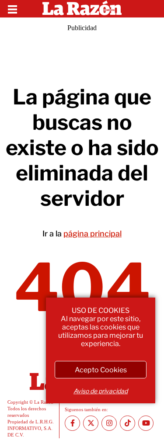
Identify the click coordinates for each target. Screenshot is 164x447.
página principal (92, 233)
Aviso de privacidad (100, 391)
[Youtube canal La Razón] (146, 423)
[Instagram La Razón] (109, 423)
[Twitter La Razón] (90, 423)
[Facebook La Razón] (72, 423)
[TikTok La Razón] (127, 423)
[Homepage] (82, 8)
